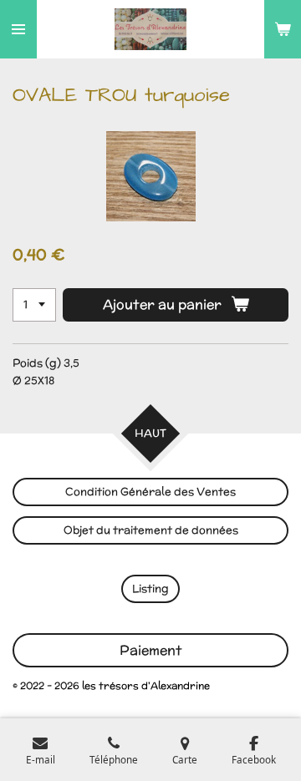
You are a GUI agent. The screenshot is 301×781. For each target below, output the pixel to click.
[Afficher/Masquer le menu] (18, 29)
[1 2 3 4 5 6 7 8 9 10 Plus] (34, 305)
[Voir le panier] (282, 29)
